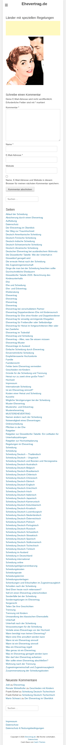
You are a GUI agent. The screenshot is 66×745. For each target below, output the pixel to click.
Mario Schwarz (13, 698)
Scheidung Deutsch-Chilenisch (21, 474)
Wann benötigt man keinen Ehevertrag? (26, 633)
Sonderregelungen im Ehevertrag (23, 599)
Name (9, 144)
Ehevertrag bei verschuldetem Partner (25, 309)
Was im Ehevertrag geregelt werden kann (27, 653)
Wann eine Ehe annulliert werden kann (25, 637)
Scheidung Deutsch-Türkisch (20, 549)
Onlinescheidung (14, 423)
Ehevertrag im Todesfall (18, 332)
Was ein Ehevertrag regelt (19, 647)
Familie (9, 359)
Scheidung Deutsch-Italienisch (21, 495)
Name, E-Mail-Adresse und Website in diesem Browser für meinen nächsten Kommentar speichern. (32, 182)
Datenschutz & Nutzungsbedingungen (25, 728)
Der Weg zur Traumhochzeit (20, 231)
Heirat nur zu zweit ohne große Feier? (25, 376)
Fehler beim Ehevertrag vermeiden (23, 366)
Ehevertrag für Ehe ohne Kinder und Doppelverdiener (33, 315)
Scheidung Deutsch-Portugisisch (22, 525)
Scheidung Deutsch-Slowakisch (21, 535)
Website (10, 166)
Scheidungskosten (15, 569)
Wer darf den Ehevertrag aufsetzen (23, 657)
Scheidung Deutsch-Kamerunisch (23, 501)
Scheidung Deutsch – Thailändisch (23, 454)
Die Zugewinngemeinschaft (19, 265)
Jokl (8, 684)
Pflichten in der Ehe (15, 427)
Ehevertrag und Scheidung (19, 336)
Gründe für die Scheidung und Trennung (26, 373)
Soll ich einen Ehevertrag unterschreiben (26, 593)
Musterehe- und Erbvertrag (19, 407)
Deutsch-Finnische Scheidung (21, 238)
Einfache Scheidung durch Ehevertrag (25, 349)
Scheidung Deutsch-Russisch (20, 528)
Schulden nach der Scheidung (21, 586)
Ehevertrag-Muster (15, 342)
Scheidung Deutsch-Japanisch (21, 498)
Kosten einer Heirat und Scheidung (23, 393)
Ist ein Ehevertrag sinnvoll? (19, 390)
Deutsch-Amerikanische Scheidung (23, 234)
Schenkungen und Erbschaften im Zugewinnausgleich (33, 582)
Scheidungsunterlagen (17, 579)
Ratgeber (10, 430)
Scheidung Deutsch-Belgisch (20, 467)
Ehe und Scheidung (16, 285)
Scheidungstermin (15, 576)
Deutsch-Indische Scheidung (20, 241)
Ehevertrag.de (34, 4)
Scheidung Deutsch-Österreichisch (23, 518)
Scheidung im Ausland (17, 552)
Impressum (11, 383)
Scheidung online (14, 562)
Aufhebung (11, 221)
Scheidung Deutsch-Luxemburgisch (24, 511)
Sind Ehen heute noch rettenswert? (23, 589)
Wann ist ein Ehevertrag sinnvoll (22, 640)
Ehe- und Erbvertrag (16, 288)
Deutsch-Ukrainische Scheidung (22, 248)
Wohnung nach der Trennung (21, 664)
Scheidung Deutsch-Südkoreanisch (23, 542)
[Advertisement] (33, 28)
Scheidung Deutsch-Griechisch (21, 488)
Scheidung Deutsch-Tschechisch (22, 545)
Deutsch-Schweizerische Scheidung (24, 244)
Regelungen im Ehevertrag (19, 444)
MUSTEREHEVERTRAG (18, 413)
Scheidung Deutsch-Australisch (21, 464)
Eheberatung (12, 292)
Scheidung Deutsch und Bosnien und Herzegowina (31, 461)
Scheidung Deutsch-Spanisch (21, 538)
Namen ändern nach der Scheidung (24, 417)
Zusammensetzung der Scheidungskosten (27, 670)
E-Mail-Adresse (14, 155)
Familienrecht (13, 363)
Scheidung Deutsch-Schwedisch (22, 532)
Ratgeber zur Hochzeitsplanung (22, 440)
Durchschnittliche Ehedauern (20, 271)
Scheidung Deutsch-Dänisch (20, 481)
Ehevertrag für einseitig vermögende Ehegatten (30, 319)
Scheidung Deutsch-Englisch (20, 484)
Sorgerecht (11, 603)
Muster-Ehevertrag (15, 403)
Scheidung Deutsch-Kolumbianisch (23, 505)
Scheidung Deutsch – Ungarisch (22, 457)
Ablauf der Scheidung (17, 214)
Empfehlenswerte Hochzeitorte (21, 356)
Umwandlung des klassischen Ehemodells (27, 616)
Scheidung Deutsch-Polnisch (20, 522)
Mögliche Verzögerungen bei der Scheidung (28, 400)
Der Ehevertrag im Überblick (20, 227)
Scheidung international (18, 559)
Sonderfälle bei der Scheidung (21, 596)
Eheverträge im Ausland (18, 346)
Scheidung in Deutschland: (19, 555)
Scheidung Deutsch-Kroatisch (21, 508)
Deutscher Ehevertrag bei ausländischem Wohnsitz (32, 251)
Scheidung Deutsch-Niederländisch (23, 515)
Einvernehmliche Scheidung (20, 352)
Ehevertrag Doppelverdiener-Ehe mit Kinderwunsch (32, 312)
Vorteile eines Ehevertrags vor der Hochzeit (28, 630)
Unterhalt (10, 620)
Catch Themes (39, 742)
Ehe (8, 281)
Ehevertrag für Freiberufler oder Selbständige (29, 322)
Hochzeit (10, 380)
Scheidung (11, 447)
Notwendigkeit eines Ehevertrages (23, 420)
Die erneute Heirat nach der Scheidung (25, 261)
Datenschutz (12, 224)
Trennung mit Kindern (17, 613)
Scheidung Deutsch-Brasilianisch (22, 471)
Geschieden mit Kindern (18, 369)
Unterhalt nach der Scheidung (21, 623)
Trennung (11, 609)
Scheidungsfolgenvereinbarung (21, 566)
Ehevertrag (11, 295)
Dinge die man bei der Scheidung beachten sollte (31, 268)
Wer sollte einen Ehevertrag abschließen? (27, 660)
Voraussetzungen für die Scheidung (24, 626)
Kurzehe (10, 396)
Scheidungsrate (14, 572)
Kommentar (12, 107)
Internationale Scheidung (18, 386)
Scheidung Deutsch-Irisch (19, 491)
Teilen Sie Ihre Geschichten (19, 606)
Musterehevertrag (15, 410)
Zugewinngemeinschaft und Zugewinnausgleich (30, 667)
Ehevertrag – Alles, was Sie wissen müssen (28, 339)
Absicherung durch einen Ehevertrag (24, 217)
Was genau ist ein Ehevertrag (21, 650)
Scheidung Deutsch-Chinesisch (21, 478)
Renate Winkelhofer (16, 688)
